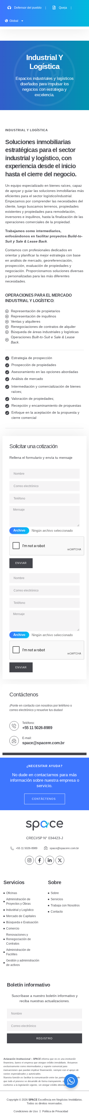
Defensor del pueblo (30, 7)
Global (13, 21)
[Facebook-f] (39, 860)
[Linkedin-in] (49, 860)
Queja (65, 7)
